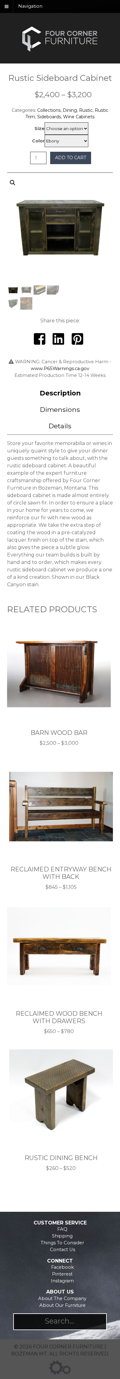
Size (39, 128)
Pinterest (62, 1274)
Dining (70, 110)
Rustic (86, 110)
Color (38, 141)
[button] (60, 246)
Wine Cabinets (78, 117)
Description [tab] (60, 393)
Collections (49, 110)
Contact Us (62, 1249)
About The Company (62, 1298)
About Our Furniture (62, 1305)
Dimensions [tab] (60, 409)
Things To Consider (62, 1243)
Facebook (62, 1267)
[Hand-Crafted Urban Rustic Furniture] (60, 51)
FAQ (62, 1229)
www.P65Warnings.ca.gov (60, 368)
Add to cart (70, 157)
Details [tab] (60, 426)
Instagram (62, 1281)
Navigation (30, 6)
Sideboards (49, 117)
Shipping (62, 1236)
